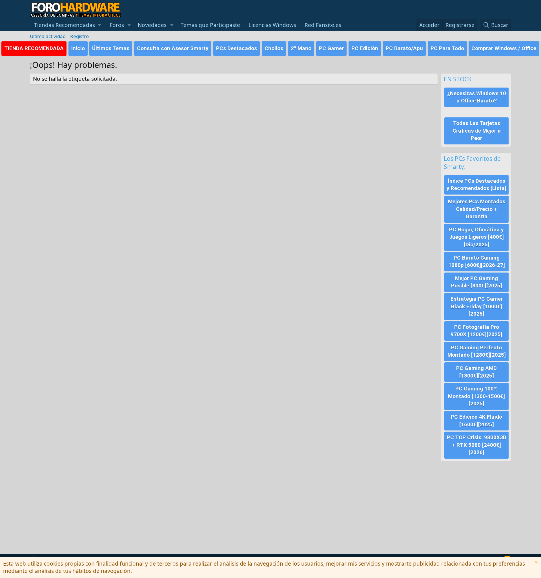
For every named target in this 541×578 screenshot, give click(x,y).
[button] (67, 25)
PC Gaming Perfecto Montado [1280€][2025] (476, 351)
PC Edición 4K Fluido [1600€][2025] (476, 421)
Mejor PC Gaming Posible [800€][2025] (476, 282)
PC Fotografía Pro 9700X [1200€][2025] (476, 331)
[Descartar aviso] (535, 563)
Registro (79, 36)
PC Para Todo (447, 48)
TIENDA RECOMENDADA (34, 48)
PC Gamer (331, 48)
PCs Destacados (236, 48)
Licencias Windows (272, 25)
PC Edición (364, 48)
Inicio (78, 48)
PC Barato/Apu (404, 48)
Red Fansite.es (323, 25)
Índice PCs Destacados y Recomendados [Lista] (476, 185)
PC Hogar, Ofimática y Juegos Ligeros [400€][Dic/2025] (476, 237)
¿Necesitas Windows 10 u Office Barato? (476, 97)
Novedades (152, 25)
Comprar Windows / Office (503, 48)
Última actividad (48, 36)
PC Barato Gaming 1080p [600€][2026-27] (476, 262)
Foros (117, 25)
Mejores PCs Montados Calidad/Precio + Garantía (476, 209)
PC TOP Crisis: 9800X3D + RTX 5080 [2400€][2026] (476, 445)
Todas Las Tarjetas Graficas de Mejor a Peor (477, 130)
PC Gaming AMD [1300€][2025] (476, 372)
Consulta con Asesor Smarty (173, 48)
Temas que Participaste (210, 25)
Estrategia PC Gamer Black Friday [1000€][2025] (477, 306)
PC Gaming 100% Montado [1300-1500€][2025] (476, 396)
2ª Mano (301, 48)
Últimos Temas (110, 48)
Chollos (274, 48)
